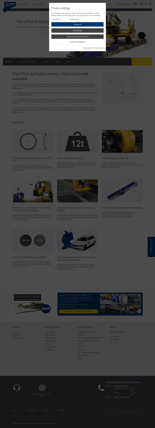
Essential (57, 19)
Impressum (87, 48)
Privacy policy (98, 48)
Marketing (75, 19)
